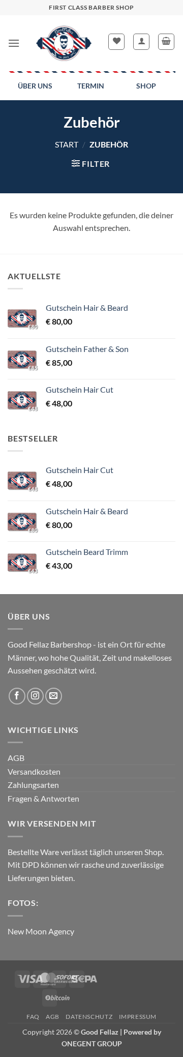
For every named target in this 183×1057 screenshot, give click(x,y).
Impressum (138, 1016)
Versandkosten (34, 771)
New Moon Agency (41, 931)
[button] (14, 43)
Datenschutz (89, 1016)
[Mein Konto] (141, 42)
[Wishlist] (116, 42)
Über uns (35, 86)
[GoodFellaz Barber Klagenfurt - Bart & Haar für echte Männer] (64, 43)
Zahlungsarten (33, 784)
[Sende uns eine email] (53, 696)
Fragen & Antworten (43, 798)
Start (66, 144)
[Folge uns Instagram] (35, 696)
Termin (90, 86)
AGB (16, 757)
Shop (146, 86)
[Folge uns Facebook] (17, 696)
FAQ (33, 1016)
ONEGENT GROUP (92, 1043)
